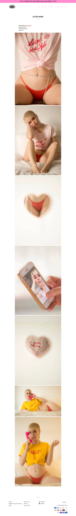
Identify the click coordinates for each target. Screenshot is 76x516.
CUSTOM (51, 6)
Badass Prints (64, 505)
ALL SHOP (57, 6)
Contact (10, 501)
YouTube (42, 503)
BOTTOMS (44, 6)
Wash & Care (27, 501)
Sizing (10, 505)
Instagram (42, 501)
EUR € (64, 502)
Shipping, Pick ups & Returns (15, 503)
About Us (26, 503)
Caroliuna (24, 27)
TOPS (39, 6)
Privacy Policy (27, 505)
